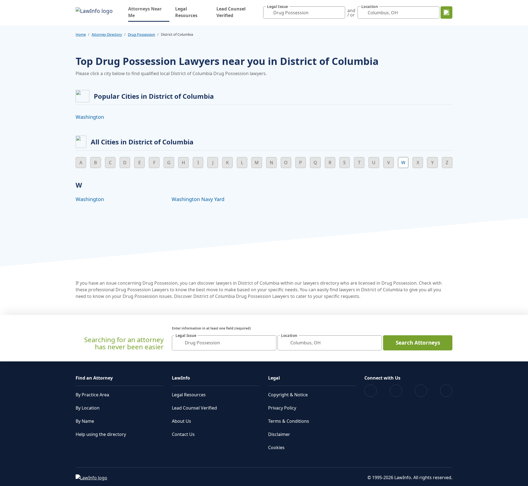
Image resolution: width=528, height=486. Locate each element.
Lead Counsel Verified (231, 12)
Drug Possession (141, 34)
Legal (274, 378)
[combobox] (304, 12)
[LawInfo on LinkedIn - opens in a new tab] (446, 391)
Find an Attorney (94, 378)
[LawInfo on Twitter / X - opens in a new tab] (396, 391)
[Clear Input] (339, 12)
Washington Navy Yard (198, 199)
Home (81, 34)
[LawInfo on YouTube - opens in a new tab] (421, 391)
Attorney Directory (107, 34)
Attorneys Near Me (148, 12)
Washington (90, 117)
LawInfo (181, 378)
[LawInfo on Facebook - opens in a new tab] (370, 391)
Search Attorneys (418, 342)
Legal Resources (186, 12)
